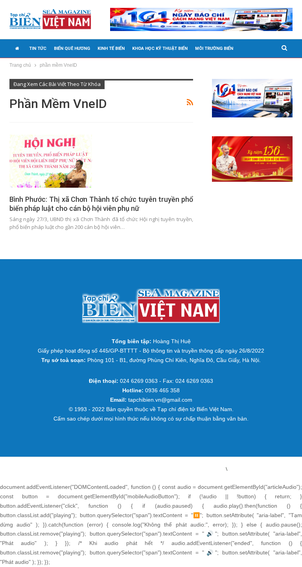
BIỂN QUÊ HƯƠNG (72, 48)
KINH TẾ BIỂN (111, 48)
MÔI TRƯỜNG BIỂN (214, 48)
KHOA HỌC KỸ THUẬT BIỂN (160, 48)
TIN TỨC (37, 48)
